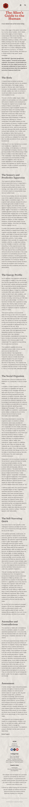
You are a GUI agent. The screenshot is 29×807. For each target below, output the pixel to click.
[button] (20, 5)
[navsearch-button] (25, 5)
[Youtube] (17, 749)
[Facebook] (12, 749)
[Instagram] (14, 749)
